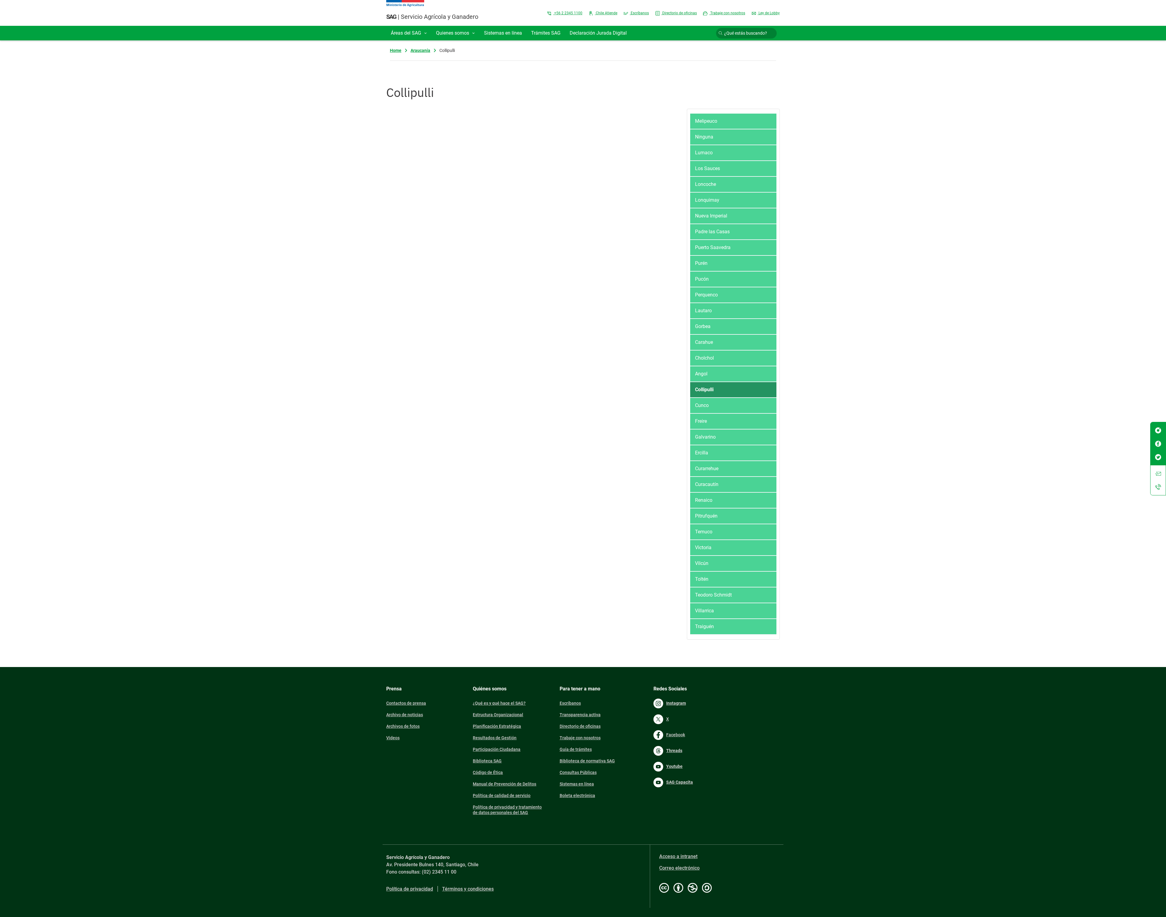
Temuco (703, 532)
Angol (701, 374)
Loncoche (705, 184)
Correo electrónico (679, 868)
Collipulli (704, 389)
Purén (701, 263)
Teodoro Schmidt (713, 595)
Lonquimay (707, 200)
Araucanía (420, 50)
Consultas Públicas (578, 772)
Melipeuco (706, 121)
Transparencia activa (580, 714)
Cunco (702, 405)
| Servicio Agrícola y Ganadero (432, 16)
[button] (408, 33)
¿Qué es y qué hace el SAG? (499, 703)
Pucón (702, 279)
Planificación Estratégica (497, 726)
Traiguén (704, 626)
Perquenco (706, 295)
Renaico (703, 500)
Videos (393, 737)
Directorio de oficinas (679, 13)
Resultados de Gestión (495, 737)
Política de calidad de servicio (501, 795)
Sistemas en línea (577, 784)
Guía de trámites (576, 749)
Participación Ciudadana (496, 749)
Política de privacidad (409, 889)
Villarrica (704, 611)
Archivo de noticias (404, 714)
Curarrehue (706, 468)
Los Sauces (707, 168)
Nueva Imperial (711, 216)
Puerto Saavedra (713, 247)
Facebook (675, 734)
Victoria (703, 547)
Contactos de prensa (406, 703)
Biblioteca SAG (487, 760)
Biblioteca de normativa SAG (587, 760)
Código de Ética (488, 772)
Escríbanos (639, 13)
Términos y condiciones (468, 889)
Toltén (701, 579)
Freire (701, 421)
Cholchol (704, 358)
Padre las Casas (712, 231)
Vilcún (701, 563)
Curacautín (706, 484)
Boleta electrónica (577, 795)
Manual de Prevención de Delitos (504, 784)
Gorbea (703, 326)
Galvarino (705, 437)
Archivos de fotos (403, 726)
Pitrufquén (706, 516)
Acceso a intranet (678, 856)
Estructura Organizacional (498, 714)
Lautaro (703, 310)
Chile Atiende (606, 13)
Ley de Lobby (769, 13)
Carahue (704, 342)
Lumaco (704, 153)
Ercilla (701, 453)
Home (395, 50)
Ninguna (704, 137)
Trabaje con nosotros (727, 13)
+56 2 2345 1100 (567, 13)
